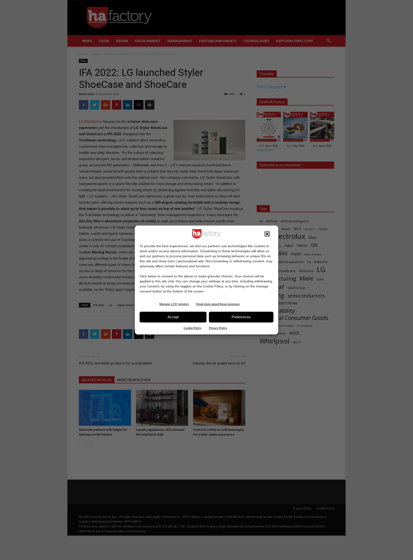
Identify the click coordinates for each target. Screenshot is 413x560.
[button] (267, 233)
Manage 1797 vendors (174, 304)
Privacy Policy (218, 328)
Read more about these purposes (218, 304)
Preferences (241, 317)
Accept (173, 317)
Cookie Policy (192, 328)
